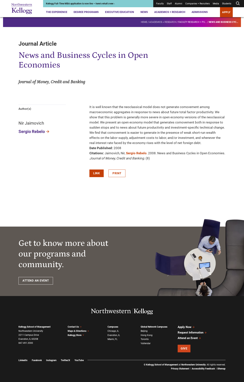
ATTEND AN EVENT (35, 280)
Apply (226, 12)
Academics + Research (169, 12)
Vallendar (146, 343)
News (144, 12)
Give (184, 348)
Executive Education (119, 12)
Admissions (200, 12)
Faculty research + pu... (192, 22)
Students (226, 3)
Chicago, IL (113, 331)
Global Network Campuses (154, 326)
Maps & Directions (77, 331)
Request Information (190, 332)
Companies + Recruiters (197, 3)
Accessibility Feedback (203, 368)
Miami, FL (112, 339)
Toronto (145, 339)
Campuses (113, 326)
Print (116, 173)
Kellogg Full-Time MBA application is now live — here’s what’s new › (80, 3)
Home (144, 22)
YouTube (79, 360)
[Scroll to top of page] (230, 362)
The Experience (56, 12)
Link (96, 173)
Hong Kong (146, 335)
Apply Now (184, 327)
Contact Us (73, 326)
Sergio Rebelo (31, 131)
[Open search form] (237, 3)
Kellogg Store (74, 335)
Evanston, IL (114, 335)
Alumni (178, 3)
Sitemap (221, 368)
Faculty (160, 3)
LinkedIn (22, 360)
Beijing (144, 331)
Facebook (37, 360)
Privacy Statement (180, 368)
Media (216, 3)
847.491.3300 (25, 343)
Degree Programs (86, 12)
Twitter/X (65, 360)
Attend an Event (188, 338)
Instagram (51, 360)
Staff (169, 3)
